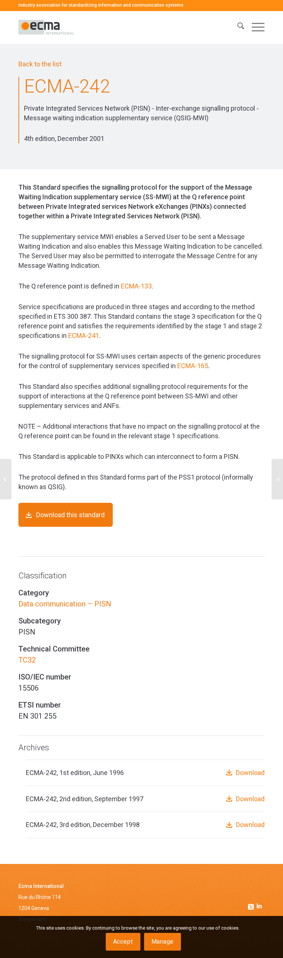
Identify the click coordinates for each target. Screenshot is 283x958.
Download (250, 773)
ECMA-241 (83, 335)
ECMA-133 (136, 286)
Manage (162, 941)
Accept (123, 941)
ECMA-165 (192, 366)
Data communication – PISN (64, 603)
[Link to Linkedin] (259, 906)
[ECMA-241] (5, 479)
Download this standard (70, 515)
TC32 (27, 660)
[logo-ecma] (65, 27)
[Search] (237, 27)
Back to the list (40, 64)
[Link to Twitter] (251, 905)
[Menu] (254, 27)
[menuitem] (237, 27)
